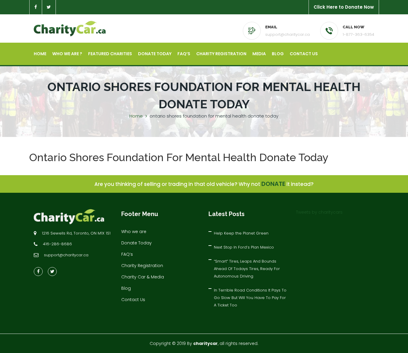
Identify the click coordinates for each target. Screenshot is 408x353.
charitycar (205, 343)
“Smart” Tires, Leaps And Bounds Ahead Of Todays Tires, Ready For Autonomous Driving (247, 268)
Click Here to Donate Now (344, 7)
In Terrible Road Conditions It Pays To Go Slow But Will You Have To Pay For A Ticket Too (250, 297)
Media (259, 54)
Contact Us (304, 54)
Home (40, 54)
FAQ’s (183, 54)
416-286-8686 (57, 244)
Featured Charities (110, 54)
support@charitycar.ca (287, 34)
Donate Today (154, 54)
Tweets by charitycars (319, 212)
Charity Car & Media (142, 277)
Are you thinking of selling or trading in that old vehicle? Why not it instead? (204, 184)
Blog (278, 54)
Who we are (133, 232)
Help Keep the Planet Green (241, 233)
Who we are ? (67, 54)
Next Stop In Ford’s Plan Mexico (244, 247)
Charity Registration (221, 54)
